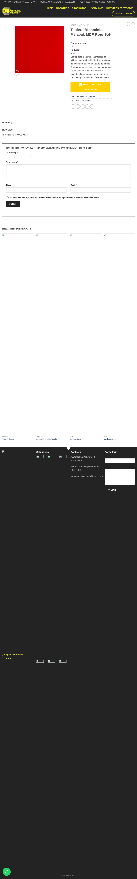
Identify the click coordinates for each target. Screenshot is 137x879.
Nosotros (62, 8)
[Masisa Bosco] (17, 334)
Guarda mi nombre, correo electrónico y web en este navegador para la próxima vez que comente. (55, 197)
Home (73, 25)
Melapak (91, 96)
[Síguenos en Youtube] (133, 2)
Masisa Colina (110, 439)
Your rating (12, 153)
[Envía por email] (82, 106)
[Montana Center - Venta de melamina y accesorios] (11, 10)
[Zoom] (16, 73)
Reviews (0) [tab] (7, 123)
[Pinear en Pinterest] (87, 106)
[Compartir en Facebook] (73, 106)
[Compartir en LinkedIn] (92, 106)
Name (9, 185)
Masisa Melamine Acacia (46, 439)
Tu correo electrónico (114, 457)
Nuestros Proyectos (120, 8)
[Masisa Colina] (119, 334)
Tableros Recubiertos (82, 101)
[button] (7, 872)
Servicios (97, 8)
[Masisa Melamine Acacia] (51, 334)
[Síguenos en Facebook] (128, 2)
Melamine (84, 25)
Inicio (50, 8)
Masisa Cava (75, 439)
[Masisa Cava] (85, 334)
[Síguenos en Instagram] (131, 2)
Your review (12, 162)
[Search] (42, 8)
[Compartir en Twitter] (78, 106)
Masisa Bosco (8, 439)
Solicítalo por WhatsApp (92, 87)
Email (74, 185)
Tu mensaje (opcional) (115, 467)
